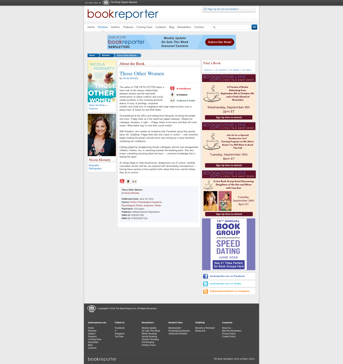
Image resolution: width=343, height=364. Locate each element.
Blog (90, 345)
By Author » (222, 70)
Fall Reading (148, 342)
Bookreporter (174, 328)
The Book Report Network (124, 2)
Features (93, 108)
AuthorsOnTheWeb (177, 334)
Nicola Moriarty (130, 78)
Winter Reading (149, 334)
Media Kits (200, 331)
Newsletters (148, 323)
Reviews (106, 55)
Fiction (133, 202)
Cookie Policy (228, 336)
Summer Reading (150, 339)
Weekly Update (149, 328)
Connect (92, 348)
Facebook (120, 328)
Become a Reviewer (205, 328)
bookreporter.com (97, 323)
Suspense (148, 205)
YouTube (119, 336)
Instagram (120, 334)
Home (92, 55)
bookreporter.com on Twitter (225, 283)
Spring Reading (149, 336)
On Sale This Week (151, 331)
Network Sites (175, 323)
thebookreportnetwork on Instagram (230, 291)
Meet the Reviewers (231, 331)
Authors (92, 334)
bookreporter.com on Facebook (227, 276)
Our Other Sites (91, 3)
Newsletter (93, 342)
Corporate (227, 323)
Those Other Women (126, 55)
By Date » (247, 70)
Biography (94, 165)
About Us (226, 328)
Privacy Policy (229, 334)
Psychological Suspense (150, 202)
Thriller (157, 205)
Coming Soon (94, 339)
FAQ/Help (200, 323)
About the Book (97, 105)
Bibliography (95, 168)
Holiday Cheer (149, 345)
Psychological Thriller (132, 205)
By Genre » (235, 70)
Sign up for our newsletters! (223, 9)
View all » (209, 70)
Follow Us (120, 323)
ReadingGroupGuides (179, 331)
